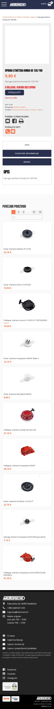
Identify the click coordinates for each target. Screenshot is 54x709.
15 (34, 212)
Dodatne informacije (27, 153)
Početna (6, 17)
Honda (14, 110)
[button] (46, 4)
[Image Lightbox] (27, 56)
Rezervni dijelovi (16, 17)
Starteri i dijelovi (30, 17)
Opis (27, 145)
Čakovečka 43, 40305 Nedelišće (22, 603)
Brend (27, 162)
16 (40, 212)
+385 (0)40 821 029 (16, 608)
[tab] (27, 144)
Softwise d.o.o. (46, 706)
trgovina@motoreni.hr (17, 612)
